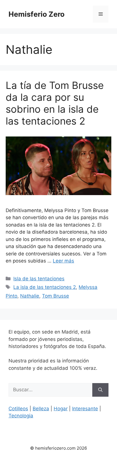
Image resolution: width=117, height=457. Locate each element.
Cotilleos (18, 408)
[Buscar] (100, 390)
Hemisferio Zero (36, 14)
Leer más (63, 261)
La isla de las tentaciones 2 (44, 287)
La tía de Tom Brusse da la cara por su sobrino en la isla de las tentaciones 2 (55, 103)
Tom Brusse (55, 296)
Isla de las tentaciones (38, 278)
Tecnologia (21, 415)
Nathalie (29, 296)
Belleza (41, 408)
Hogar (61, 408)
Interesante (85, 408)
